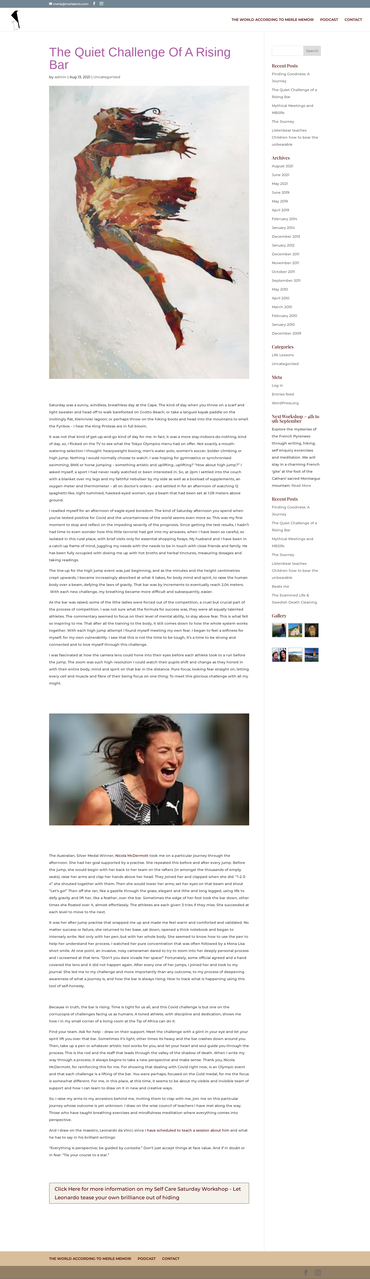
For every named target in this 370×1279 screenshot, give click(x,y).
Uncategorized (106, 77)
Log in (277, 385)
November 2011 (285, 263)
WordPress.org (285, 403)
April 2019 (280, 210)
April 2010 (280, 298)
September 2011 (286, 280)
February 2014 (284, 219)
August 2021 (282, 166)
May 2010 (280, 289)
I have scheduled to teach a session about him (187, 1130)
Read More (301, 485)
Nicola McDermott (132, 855)
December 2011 (285, 254)
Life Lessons (283, 355)
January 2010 (283, 324)
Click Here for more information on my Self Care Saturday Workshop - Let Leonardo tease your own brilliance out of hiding (148, 1193)
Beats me (280, 586)
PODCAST (329, 20)
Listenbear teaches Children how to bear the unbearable (295, 137)
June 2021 (280, 175)
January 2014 (283, 227)
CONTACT (353, 20)
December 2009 (286, 333)
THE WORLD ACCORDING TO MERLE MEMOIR (273, 20)
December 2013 (286, 236)
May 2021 (280, 183)
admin (60, 77)
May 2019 (280, 201)
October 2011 (283, 271)
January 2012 (283, 245)
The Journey (283, 121)
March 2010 (282, 307)
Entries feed (283, 394)
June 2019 (280, 192)
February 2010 (284, 315)
